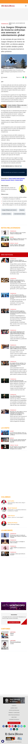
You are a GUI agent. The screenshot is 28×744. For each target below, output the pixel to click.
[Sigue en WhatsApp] (23, 77)
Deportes (22, 210)
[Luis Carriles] (4, 502)
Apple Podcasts (20, 178)
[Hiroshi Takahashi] (4, 509)
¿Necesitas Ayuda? (14, 722)
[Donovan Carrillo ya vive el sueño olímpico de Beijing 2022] (5, 232)
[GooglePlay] (17, 729)
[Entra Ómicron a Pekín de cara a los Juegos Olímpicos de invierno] (5, 239)
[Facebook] (3, 726)
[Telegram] (18, 726)
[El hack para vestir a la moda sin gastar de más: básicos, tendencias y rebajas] (5, 535)
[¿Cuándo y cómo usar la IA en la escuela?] (5, 554)
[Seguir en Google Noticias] (26, 77)
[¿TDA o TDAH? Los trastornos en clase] (5, 548)
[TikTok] (15, 726)
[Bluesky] (21, 726)
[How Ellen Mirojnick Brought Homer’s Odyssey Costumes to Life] (5, 385)
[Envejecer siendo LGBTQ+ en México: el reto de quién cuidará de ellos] (5, 267)
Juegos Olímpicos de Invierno (9, 210)
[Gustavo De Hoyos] (4, 523)
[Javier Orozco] (4, 516)
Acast (10, 178)
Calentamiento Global (19, 213)
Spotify (14, 178)
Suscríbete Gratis (14, 622)
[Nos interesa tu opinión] (14, 700)
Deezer (12, 180)
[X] (6, 726)
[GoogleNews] (11, 729)
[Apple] (14, 729)
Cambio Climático (6, 213)
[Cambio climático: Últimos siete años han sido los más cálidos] (5, 245)
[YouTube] (9, 726)
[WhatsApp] (24, 726)
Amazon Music (19, 180)
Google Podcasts (5, 180)
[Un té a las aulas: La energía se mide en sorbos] (5, 541)
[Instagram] (12, 726)
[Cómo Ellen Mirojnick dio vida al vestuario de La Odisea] (5, 401)
